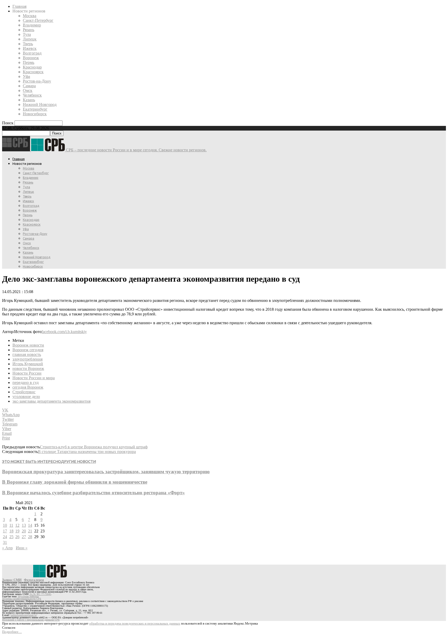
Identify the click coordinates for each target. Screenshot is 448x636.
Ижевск (30, 48)
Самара (29, 86)
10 (5, 525)
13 (24, 525)
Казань (29, 100)
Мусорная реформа (28, 596)
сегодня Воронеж (27, 387)
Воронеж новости (28, 345)
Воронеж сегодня (27, 350)
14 (30, 525)
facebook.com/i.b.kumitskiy (64, 331)
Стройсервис (24, 392)
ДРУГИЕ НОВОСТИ (78, 461)
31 (5, 542)
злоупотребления (27, 359)
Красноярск (33, 72)
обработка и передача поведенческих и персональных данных (134, 623)
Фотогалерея (34, 580)
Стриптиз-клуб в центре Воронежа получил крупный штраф (94, 447)
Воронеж (31, 58)
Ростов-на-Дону (37, 81)
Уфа (26, 76)
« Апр (7, 548)
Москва (29, 15)
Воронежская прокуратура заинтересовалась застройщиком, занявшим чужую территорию (106, 471)
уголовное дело (26, 396)
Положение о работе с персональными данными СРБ (31, 619)
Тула (27, 34)
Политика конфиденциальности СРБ (21, 598)
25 (11, 536)
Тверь (28, 44)
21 (30, 531)
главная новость (26, 354)
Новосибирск (35, 114)
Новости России (26, 373)
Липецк (30, 39)
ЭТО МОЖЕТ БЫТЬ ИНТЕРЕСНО (31, 461)
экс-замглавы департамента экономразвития (51, 401)
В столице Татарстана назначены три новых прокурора (87, 451)
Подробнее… (12, 632)
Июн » (21, 548)
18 (11, 531)
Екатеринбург (35, 109)
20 (24, 531)
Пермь (28, 62)
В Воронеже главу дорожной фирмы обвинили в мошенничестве (74, 482)
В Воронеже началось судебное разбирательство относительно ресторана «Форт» (93, 492)
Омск (27, 90)
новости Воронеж (28, 368)
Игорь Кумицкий (27, 364)
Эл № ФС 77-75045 (40, 594)
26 (17, 536)
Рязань (28, 30)
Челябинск (32, 95)
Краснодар (32, 67)
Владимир (32, 25)
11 (11, 525)
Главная (19, 6)
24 (5, 536)
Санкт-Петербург (38, 20)
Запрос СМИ (12, 580)
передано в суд (25, 382)
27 (24, 536)
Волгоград (32, 53)
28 (30, 536)
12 (17, 525)
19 (17, 531)
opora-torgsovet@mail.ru (24, 615)
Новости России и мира (33, 378)
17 (5, 531)
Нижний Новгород (40, 104)
